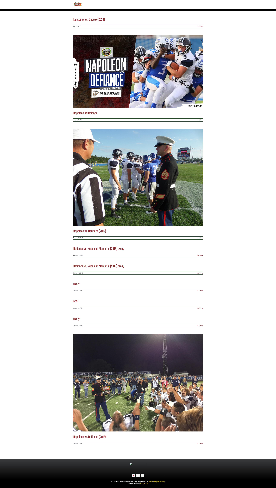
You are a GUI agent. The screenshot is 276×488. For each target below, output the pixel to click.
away (76, 284)
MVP (75, 301)
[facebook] (133, 475)
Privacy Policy (144, 483)
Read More (200, 26)
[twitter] (138, 475)
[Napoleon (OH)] (138, 71)
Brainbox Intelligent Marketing (156, 481)
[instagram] (142, 475)
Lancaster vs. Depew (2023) (89, 19)
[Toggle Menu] (201, 4)
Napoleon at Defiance (85, 113)
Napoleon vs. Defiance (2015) (89, 231)
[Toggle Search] (195, 4)
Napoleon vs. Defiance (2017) (89, 437)
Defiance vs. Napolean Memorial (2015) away (98, 249)
